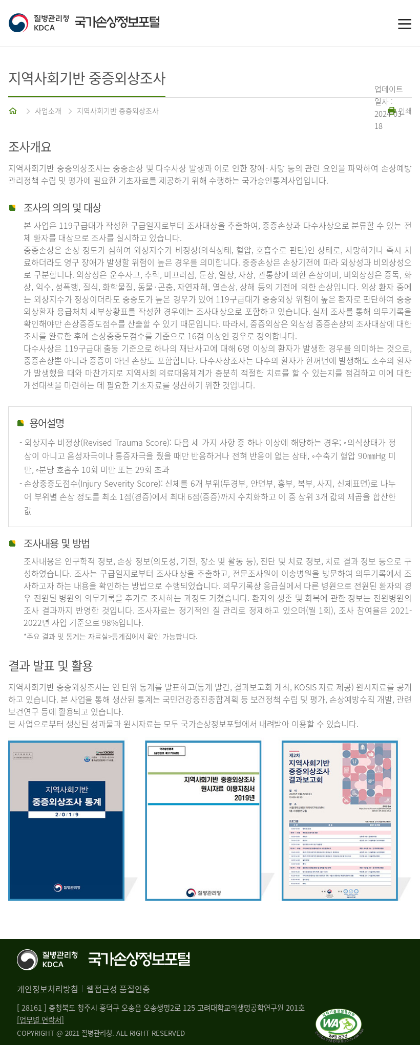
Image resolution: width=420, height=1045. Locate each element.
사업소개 (48, 110)
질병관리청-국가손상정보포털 (109, 23)
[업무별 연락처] (40, 1020)
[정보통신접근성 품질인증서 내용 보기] (339, 1015)
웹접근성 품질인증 (118, 989)
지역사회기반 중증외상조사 (118, 110)
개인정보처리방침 (47, 989)
